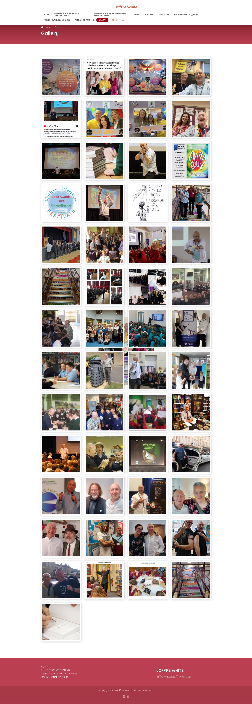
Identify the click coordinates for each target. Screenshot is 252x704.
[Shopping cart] (123, 20)
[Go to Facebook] (113, 20)
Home (48, 27)
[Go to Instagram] (117, 20)
